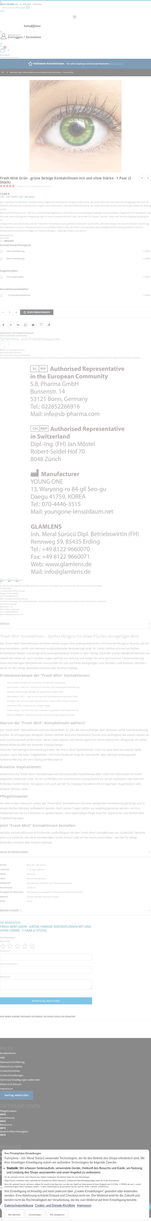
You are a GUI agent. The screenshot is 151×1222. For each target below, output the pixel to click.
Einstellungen (35, 1215)
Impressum (84, 1205)
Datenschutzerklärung (18, 1205)
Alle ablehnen (14, 1215)
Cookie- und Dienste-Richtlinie (55, 1205)
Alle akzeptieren (57, 1215)
